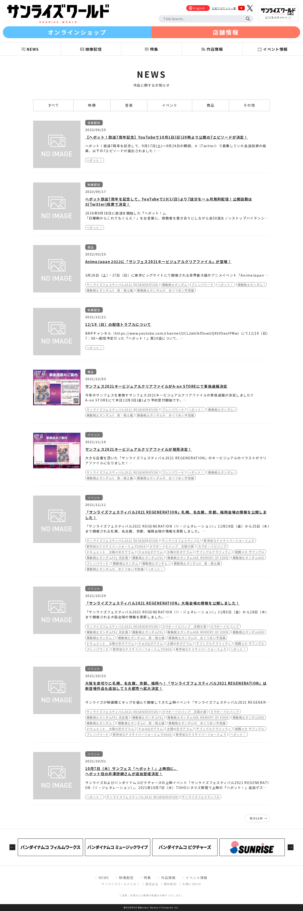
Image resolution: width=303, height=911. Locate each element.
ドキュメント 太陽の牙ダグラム (110, 552)
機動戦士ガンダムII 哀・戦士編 (110, 290)
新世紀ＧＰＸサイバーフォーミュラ (229, 540)
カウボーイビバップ (212, 546)
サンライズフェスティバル (181, 540)
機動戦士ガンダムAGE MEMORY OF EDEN (197, 558)
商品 (210, 105)
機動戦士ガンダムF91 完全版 (107, 558)
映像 (92, 105)
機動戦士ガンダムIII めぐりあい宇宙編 (165, 290)
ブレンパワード (203, 284)
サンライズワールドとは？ (121, 884)
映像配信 (94, 184)
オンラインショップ (77, 32)
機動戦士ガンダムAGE (248, 558)
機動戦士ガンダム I (251, 284)
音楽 (129, 105)
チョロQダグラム (150, 552)
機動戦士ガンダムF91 (147, 558)
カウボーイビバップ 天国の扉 (172, 546)
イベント (170, 105)
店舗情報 (226, 32)
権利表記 (170, 884)
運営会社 (151, 884)
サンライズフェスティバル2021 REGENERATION (122, 284)
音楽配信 (94, 123)
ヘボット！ (94, 160)
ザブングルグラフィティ (213, 552)
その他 (249, 105)
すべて (53, 105)
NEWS (103, 877)
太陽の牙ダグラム (179, 552)
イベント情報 (196, 877)
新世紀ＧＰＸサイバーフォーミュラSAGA (116, 546)
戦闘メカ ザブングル (250, 552)
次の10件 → (258, 818)
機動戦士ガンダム (174, 284)
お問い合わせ (191, 884)
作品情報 (168, 877)
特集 (147, 877)
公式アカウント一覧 (224, 8)
